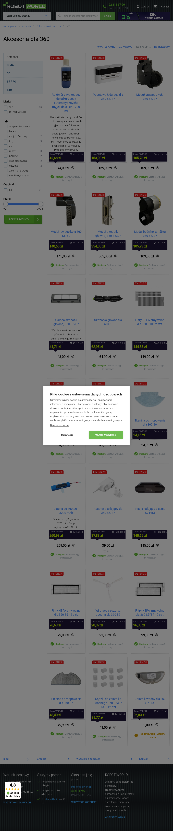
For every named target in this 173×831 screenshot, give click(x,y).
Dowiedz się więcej (59, 425)
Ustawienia (67, 435)
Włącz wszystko (105, 435)
